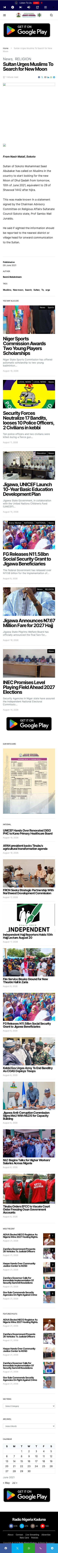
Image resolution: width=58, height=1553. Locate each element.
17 (36, 1461)
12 (51, 1456)
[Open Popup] (37, 7)
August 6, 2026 (10, 1123)
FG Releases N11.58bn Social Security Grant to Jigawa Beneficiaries (27, 1025)
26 (51, 1466)
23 (29, 1466)
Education (41, 453)
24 (36, 1466)
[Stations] (45, 7)
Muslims (7, 290)
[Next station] (4, 7)
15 (21, 1461)
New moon (18, 290)
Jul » (14, 1482)
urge (48, 290)
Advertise (45, 1534)
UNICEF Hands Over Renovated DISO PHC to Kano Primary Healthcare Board (27, 832)
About (10, 1534)
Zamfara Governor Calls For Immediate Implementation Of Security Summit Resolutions (18, 1280)
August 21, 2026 (10, 1240)
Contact (19, 1534)
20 (6, 1466)
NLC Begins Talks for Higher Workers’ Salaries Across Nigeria (26, 1161)
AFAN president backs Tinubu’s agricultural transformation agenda (25, 847)
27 (7, 1471)
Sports (51, 307)
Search (28, 290)
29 (21, 1471)
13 (7, 1461)
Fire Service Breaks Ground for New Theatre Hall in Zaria (25, 980)
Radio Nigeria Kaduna (28, 1543)
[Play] (12, 7)
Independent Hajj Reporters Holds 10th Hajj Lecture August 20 (27, 936)
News (8, 59)
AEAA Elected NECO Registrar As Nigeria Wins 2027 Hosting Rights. (20, 1235)
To (42, 290)
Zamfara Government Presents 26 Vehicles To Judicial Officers (19, 1250)
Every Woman (15, 523)
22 (21, 1466)
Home (5, 48)
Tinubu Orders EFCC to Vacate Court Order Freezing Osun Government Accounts (26, 1209)
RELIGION (23, 59)
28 (14, 1471)
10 (36, 1456)
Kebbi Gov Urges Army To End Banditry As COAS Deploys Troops (28, 1069)
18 (43, 1461)
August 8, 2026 (10, 986)
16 (29, 1461)
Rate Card (24, 1537)
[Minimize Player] (53, 7)
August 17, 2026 (10, 897)
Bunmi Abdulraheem (12, 277)
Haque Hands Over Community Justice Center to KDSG (19, 1264)
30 (29, 1471)
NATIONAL (29, 523)
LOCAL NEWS (24, 382)
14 (14, 1461)
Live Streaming (32, 1534)
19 (51, 1461)
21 (14, 1466)
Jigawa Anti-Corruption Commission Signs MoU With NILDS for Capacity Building (26, 1116)
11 (44, 1456)
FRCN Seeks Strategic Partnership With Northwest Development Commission (28, 891)
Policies (34, 1537)
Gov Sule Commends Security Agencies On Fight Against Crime (20, 1293)
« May (6, 1482)
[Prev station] (20, 7)
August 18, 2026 (10, 837)
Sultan (36, 290)
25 (43, 1466)
